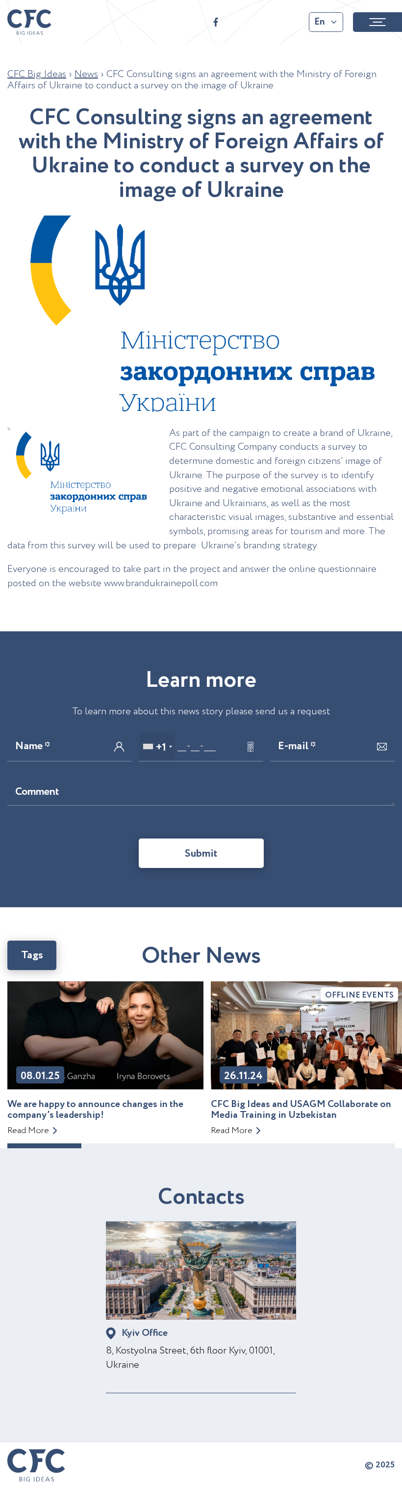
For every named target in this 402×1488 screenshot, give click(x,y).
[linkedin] (289, 22)
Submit (201, 854)
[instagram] (240, 22)
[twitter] (265, 22)
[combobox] (157, 746)
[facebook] (216, 22)
